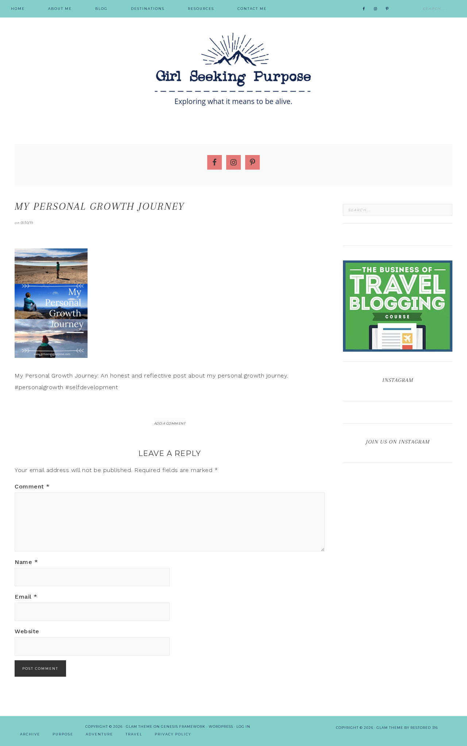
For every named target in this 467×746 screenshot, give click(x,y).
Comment (32, 486)
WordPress (221, 726)
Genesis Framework (183, 726)
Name (26, 561)
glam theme (390, 728)
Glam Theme (139, 726)
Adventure (99, 734)
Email (26, 596)
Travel (134, 734)
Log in (243, 726)
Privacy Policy (173, 734)
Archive (30, 734)
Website (27, 631)
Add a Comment (170, 423)
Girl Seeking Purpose (233, 69)
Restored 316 (424, 728)
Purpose (63, 734)
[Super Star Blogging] (397, 348)
